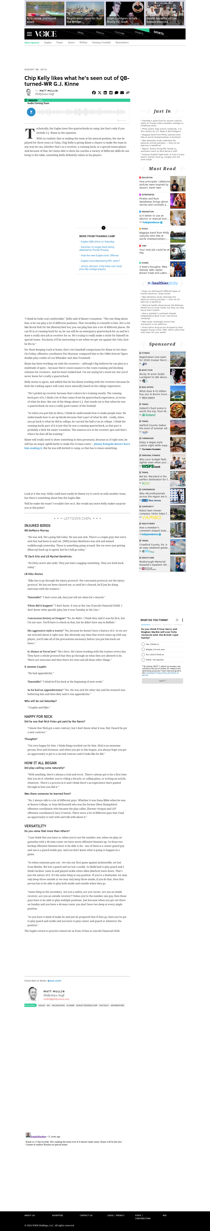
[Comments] (116, 93)
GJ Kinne (70, 1005)
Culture (119, 32)
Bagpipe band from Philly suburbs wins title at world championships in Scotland (161, 135)
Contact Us (86, 1215)
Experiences (148, 194)
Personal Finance (151, 455)
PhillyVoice (46, 34)
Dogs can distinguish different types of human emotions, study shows (160, 292)
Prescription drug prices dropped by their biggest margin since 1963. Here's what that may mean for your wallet (162, 330)
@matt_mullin (54, 980)
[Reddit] (110, 93)
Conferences (148, 489)
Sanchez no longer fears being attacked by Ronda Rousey (96, 248)
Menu (29, 34)
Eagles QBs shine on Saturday (97, 241)
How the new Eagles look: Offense (100, 255)
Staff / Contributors (143, 1217)
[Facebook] (93, 93)
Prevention (148, 211)
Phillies (83, 42)
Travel (145, 404)
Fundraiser (148, 438)
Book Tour (147, 370)
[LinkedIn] (105, 93)
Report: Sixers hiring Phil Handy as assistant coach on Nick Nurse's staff (159, 149)
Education (147, 177)
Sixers (71, 42)
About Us (29, 1215)
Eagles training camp (86, 1005)
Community (148, 506)
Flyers (59, 42)
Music (145, 228)
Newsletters (122, 42)
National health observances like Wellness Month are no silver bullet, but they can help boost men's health (162, 307)
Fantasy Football (101, 42)
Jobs (144, 245)
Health (100, 32)
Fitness (146, 353)
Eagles (48, 42)
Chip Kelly (104, 1005)
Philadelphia (58, 1005)
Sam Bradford (117, 1005)
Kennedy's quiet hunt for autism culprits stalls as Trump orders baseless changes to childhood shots (162, 123)
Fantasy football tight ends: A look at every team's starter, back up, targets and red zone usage (162, 157)
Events (139, 32)
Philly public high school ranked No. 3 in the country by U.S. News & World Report (161, 130)
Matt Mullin (49, 90)
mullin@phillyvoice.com (56, 999)
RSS (164, 1215)
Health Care (148, 557)
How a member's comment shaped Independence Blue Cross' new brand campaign (159, 316)
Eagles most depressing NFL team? (100, 260)
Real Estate (147, 387)
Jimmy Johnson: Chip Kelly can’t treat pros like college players (100, 267)
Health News (148, 523)
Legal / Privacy (115, 1215)
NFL (41, 100)
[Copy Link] (127, 93)
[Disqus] (77, 1090)
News (80, 32)
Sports (159, 33)
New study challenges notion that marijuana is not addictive (158, 322)
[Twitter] (99, 93)
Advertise (57, 1215)
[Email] (122, 93)
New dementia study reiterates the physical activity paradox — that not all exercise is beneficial (160, 143)
